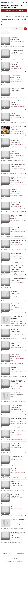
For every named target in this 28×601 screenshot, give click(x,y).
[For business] (12, 2)
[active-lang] (23, 2)
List (7, 28)
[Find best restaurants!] (5, 2)
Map (17, 28)
